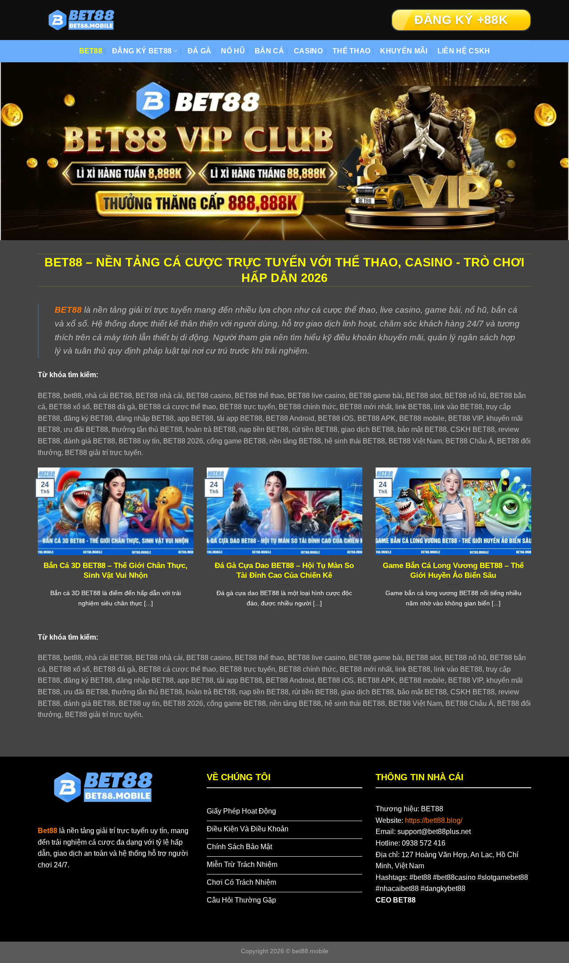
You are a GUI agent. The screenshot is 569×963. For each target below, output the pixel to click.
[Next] (533, 549)
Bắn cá (269, 51)
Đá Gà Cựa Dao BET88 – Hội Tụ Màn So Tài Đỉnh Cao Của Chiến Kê (284, 570)
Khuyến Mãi (403, 51)
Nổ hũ (233, 51)
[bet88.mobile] (82, 20)
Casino (308, 51)
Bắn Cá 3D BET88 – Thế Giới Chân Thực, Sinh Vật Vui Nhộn (116, 570)
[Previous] (36, 549)
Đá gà (200, 51)
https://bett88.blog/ (433, 820)
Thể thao (352, 51)
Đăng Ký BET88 (142, 51)
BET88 (91, 51)
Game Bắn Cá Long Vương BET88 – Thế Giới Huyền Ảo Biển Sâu (453, 570)
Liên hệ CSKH (463, 51)
